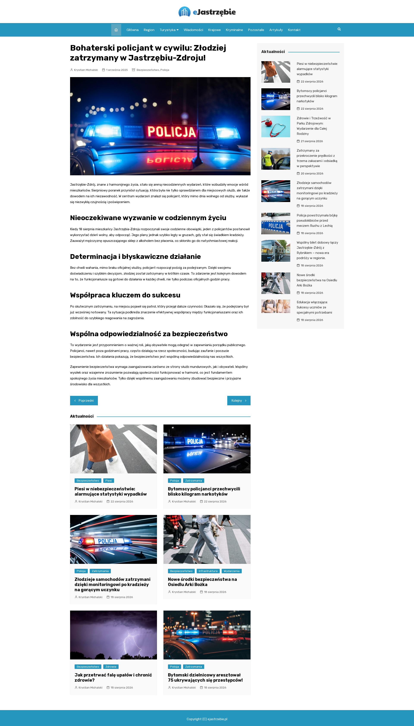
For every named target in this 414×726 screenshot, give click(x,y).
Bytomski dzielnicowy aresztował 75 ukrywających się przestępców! (205, 677)
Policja (164, 70)
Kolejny (237, 400)
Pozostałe (256, 30)
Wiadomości (193, 30)
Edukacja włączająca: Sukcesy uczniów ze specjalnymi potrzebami (314, 307)
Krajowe (214, 30)
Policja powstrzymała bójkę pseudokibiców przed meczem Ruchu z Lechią (317, 220)
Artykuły (276, 30)
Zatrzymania (193, 480)
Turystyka (168, 30)
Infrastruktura (208, 571)
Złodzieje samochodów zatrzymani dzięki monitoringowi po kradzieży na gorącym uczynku (113, 584)
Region (149, 30)
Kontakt (294, 30)
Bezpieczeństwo (148, 70)
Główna (133, 30)
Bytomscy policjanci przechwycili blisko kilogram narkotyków (204, 491)
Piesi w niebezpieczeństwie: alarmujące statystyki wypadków (111, 491)
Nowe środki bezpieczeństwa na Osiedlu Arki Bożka (202, 582)
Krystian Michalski (86, 70)
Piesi (108, 480)
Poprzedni (86, 400)
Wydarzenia (232, 571)
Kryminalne (234, 30)
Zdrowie (110, 666)
